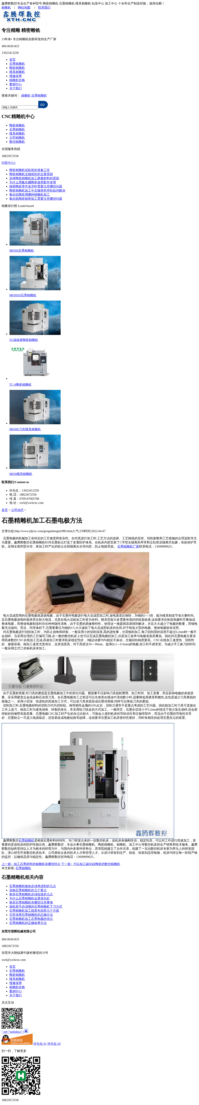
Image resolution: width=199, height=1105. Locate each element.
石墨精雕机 (17, 63)
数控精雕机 (17, 141)
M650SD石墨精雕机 (22, 295)
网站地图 (24, 7)
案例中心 (15, 84)
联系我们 (44, 7)
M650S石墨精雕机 (21, 250)
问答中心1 (9, 162)
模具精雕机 (17, 72)
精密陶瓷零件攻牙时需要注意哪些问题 (35, 186)
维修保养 (15, 76)
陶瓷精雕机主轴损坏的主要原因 (31, 174)
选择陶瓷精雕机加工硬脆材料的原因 (34, 178)
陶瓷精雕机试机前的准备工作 (29, 170)
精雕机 (6, 7)
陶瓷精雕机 (17, 67)
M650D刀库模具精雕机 (25, 429)
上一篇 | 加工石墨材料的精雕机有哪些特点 (31, 864)
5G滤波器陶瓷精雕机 (23, 340)
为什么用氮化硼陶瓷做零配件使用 (32, 182)
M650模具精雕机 (20, 474)
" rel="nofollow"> (13, 1031)
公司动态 (17, 510)
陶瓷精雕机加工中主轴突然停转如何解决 (37, 190)
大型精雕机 (17, 137)
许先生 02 (54, 1043)
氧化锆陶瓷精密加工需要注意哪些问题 (35, 198)
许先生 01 (40, 1043)
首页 (12, 59)
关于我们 (15, 88)
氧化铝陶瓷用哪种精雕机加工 (29, 194)
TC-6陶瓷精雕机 (20, 384)
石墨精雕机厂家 (128, 546)
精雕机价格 (17, 80)
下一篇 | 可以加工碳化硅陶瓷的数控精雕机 (90, 864)
